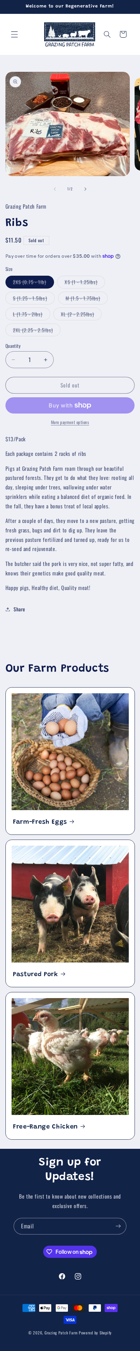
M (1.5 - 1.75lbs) (87, 299)
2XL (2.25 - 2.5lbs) (36, 331)
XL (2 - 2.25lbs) (81, 315)
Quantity (12, 345)
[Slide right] (85, 189)
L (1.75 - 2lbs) (31, 315)
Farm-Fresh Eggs (40, 822)
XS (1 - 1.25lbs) (85, 283)
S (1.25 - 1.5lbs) (34, 299)
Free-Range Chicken (45, 1127)
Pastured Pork (35, 974)
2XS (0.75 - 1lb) (33, 283)
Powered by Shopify (95, 1332)
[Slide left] (54, 189)
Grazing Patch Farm (61, 1332)
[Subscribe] (118, 1226)
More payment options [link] (70, 422)
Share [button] (19, 609)
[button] (14, 34)
